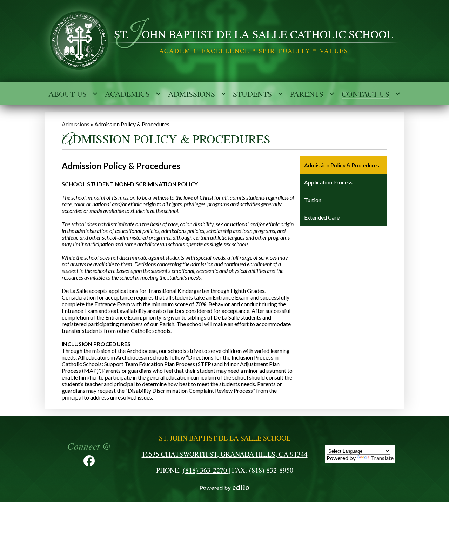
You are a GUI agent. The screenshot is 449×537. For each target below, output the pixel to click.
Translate (382, 458)
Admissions (75, 124)
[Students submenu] (258, 93)
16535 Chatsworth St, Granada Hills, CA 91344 (225, 454)
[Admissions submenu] (197, 93)
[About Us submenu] (73, 93)
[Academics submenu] (133, 93)
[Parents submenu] (312, 93)
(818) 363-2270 (206, 470)
